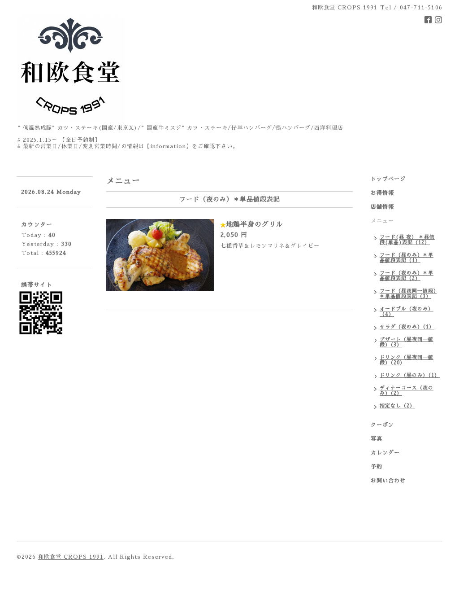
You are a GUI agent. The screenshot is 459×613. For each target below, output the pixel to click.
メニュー (382, 220)
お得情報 (382, 193)
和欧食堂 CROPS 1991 (71, 557)
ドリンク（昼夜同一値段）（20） (406, 360)
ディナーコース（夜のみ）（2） (406, 390)
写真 (376, 439)
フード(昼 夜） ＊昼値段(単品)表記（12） (407, 240)
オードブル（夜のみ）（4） (406, 311)
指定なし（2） (397, 405)
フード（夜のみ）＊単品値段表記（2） (406, 276)
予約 (376, 466)
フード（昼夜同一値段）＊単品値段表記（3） (408, 294)
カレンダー (385, 452)
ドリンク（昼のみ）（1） (410, 375)
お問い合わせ (388, 480)
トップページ (388, 179)
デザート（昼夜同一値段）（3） (406, 342)
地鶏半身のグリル (254, 224)
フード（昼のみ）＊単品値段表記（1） (406, 258)
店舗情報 (382, 207)
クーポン (382, 425)
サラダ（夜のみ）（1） (407, 326)
